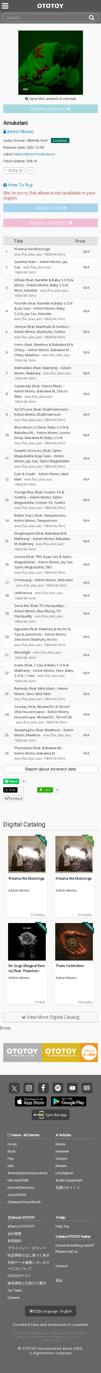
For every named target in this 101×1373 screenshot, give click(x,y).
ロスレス (15, 170)
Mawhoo (32, 354)
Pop (11, 1159)
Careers (13, 1298)
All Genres (31, 1135)
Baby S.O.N (59, 285)
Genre (16, 1135)
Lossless (60, 140)
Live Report (64, 1173)
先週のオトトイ (67, 1188)
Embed (16, 798)
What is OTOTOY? (21, 1226)
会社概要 (15, 1234)
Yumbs (59, 331)
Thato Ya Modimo (70, 965)
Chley (18, 354)
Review (61, 1166)
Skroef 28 (63, 717)
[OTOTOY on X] (14, 1088)
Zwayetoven (47, 520)
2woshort (22, 639)
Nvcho (52, 639)
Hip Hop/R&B (18, 1180)
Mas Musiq (46, 611)
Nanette (30, 290)
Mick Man (65, 579)
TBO (49, 567)
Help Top (62, 1226)
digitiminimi (43, 1353)
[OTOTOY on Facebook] (43, 1088)
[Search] (94, 18)
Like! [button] (47, 790)
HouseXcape (24, 717)
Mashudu (45, 331)
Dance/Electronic (21, 1188)
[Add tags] (31, 170)
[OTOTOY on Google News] (87, 1088)
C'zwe (29, 675)
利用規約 (15, 1241)
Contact (61, 1266)
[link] (50, 109)
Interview (62, 1151)
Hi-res (12, 1144)
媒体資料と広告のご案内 (27, 1283)
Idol (10, 1166)
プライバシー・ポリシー (27, 1248)
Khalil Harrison (49, 414)
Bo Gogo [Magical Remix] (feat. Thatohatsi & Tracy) (27, 970)
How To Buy (20, 185)
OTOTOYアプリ (19, 1276)
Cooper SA (44, 502)
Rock (12, 1151)
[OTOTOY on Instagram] (28, 1088)
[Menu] (5, 6)
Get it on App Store (31, 1101)
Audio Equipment (68, 1180)
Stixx (60, 670)
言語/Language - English (52, 1311)
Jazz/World (17, 1195)
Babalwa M (60, 349)
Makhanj (33, 373)
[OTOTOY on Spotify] (58, 1088)
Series (60, 1144)
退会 (58, 1280)
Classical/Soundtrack (24, 1202)
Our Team (15, 1290)
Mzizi (18, 290)
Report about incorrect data (50, 769)
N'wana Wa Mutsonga (26, 878)
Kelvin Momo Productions (34, 154)
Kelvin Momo (20, 131)
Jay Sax (31, 313)
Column (61, 1159)
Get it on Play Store (69, 1101)
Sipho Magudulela (54, 461)
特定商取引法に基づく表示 (29, 1255)
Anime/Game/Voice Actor (28, 1173)
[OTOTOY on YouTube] (72, 1088)
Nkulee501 (45, 717)
